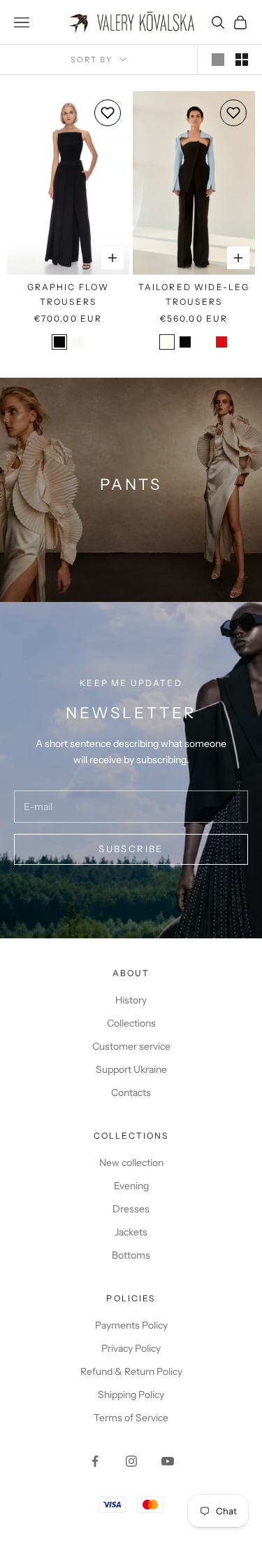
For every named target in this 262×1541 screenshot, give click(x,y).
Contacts (131, 1092)
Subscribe (131, 848)
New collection (131, 1162)
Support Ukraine (131, 1069)
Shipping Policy (131, 1394)
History (131, 1000)
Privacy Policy (131, 1348)
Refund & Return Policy (131, 1371)
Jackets (131, 1232)
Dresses (131, 1209)
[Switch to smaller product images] (241, 59)
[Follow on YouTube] (168, 1461)
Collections (131, 1023)
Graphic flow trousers (68, 294)
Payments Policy (131, 1325)
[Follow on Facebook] (95, 1461)
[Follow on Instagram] (131, 1461)
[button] (107, 113)
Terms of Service (131, 1417)
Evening (131, 1185)
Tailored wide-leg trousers (194, 294)
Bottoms (131, 1255)
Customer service (131, 1046)
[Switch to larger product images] (218, 59)
